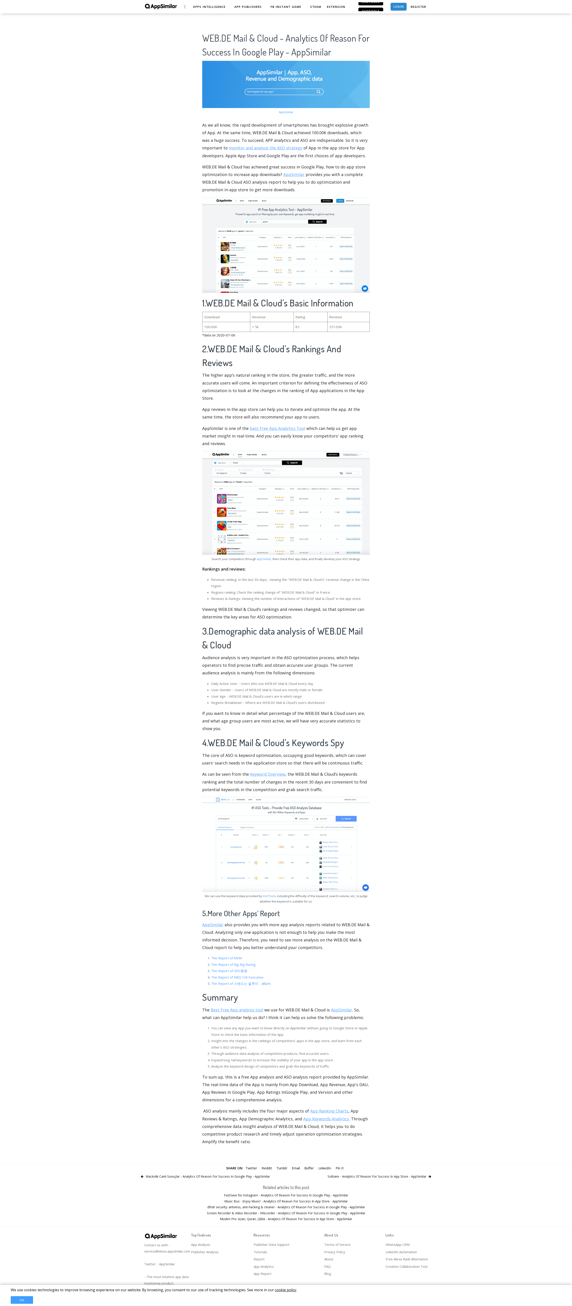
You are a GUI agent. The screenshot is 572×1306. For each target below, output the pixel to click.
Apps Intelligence (209, 7)
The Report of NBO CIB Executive (237, 977)
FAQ (327, 1266)
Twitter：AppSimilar (159, 1264)
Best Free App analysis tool (237, 1010)
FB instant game (286, 7)
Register (418, 7)
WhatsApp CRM (398, 1244)
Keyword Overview (267, 774)
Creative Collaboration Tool (406, 1266)
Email (296, 1168)
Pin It (340, 1168)
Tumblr (281, 1168)
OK (21, 1300)
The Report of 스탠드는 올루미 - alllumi (241, 983)
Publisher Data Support (271, 1244)
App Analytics (264, 1266)
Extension (336, 7)
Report (259, 1259)
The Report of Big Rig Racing (233, 964)
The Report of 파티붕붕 (229, 970)
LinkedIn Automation (401, 1252)
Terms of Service (337, 1244)
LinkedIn (324, 1168)
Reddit (267, 1168)
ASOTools (269, 896)
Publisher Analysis (205, 1252)
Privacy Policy (334, 1252)
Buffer (309, 1168)
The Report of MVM (226, 958)
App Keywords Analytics (326, 1118)
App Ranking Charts (329, 1111)
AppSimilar (286, 112)
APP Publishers (248, 7)
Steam (315, 7)
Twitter (251, 1168)
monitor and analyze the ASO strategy (265, 148)
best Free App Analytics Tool (277, 428)
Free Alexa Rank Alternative (407, 1259)
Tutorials (260, 1252)
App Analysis (200, 1244)
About (328, 1259)
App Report (262, 1273)
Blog (327, 1273)
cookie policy (285, 1289)
